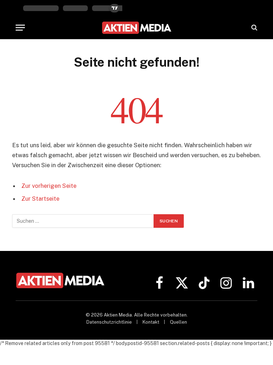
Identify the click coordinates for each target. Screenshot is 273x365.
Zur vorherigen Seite (48, 185)
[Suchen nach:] (83, 221)
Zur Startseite (40, 198)
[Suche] (253, 28)
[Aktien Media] (137, 27)
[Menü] (20, 28)
